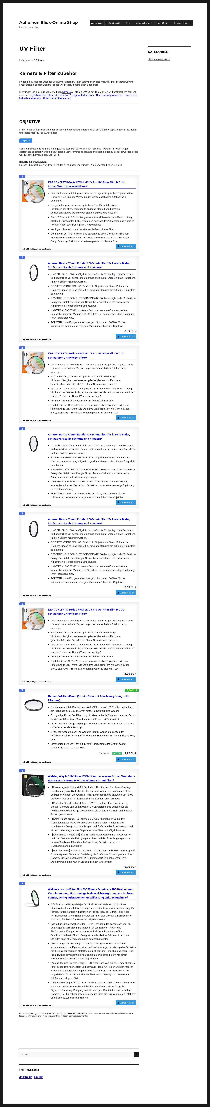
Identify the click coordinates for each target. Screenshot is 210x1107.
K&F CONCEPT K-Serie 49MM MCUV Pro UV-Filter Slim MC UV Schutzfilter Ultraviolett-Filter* (86, 355)
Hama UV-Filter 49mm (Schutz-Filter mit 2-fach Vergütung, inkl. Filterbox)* (88, 698)
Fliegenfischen (181, 23)
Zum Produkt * (127, 246)
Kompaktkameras (58, 95)
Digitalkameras (38, 95)
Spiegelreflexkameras (82, 95)
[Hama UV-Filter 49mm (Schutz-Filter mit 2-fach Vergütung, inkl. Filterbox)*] (33, 705)
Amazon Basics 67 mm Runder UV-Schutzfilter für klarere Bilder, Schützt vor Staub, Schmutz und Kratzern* (89, 265)
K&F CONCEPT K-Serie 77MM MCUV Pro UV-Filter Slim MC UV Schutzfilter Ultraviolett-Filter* (86, 611)
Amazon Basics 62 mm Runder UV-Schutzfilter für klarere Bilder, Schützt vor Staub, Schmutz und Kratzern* (89, 521)
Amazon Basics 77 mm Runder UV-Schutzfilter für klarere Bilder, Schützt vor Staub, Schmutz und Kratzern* (89, 436)
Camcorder (131, 95)
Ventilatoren (96, 23)
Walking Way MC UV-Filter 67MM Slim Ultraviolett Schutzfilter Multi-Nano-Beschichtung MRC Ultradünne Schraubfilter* (91, 778)
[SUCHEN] (136, 1054)
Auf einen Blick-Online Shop (48, 22)
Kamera (66, 91)
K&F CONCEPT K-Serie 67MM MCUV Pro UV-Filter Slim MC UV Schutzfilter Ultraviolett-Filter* (86, 184)
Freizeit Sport (162, 23)
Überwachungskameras (109, 95)
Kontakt (38, 1076)
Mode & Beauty (113, 23)
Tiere (128, 23)
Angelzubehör (143, 23)
